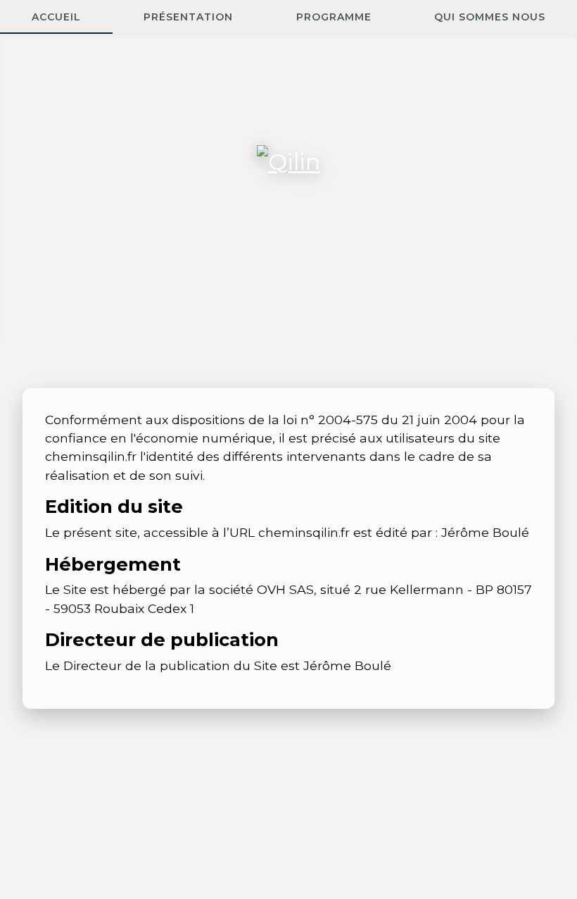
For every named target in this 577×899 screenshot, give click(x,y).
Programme (334, 17)
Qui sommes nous (489, 17)
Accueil (56, 17)
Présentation (188, 17)
